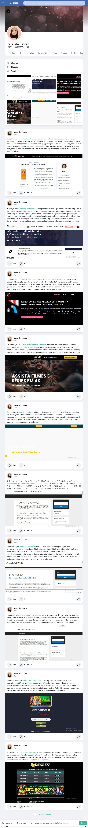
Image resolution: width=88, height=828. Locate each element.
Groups (22, 53)
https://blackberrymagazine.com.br (31, 345)
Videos (64, 53)
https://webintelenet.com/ (32, 681)
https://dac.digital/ (25, 412)
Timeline (12, 53)
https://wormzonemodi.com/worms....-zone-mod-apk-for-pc (40, 279)
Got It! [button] (83, 823)
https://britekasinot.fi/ (28, 547)
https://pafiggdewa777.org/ (28, 752)
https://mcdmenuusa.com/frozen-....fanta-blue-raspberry (43, 139)
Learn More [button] (63, 823)
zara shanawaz (20, 132)
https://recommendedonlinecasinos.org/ (22, 484)
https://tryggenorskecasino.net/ (32, 615)
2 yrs (15, 134)
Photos (54, 53)
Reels (73, 53)
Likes (32, 53)
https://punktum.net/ (27, 209)
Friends (42, 53)
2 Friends (14, 63)
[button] (54, 3)
